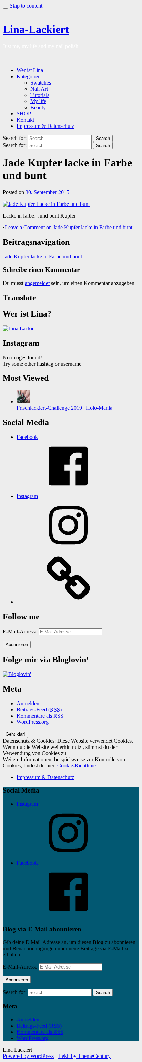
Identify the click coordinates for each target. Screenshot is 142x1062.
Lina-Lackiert (36, 29)
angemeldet (37, 283)
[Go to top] (5, 8)
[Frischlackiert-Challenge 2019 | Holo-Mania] (23, 402)
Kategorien (29, 76)
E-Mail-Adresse (21, 631)
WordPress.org (33, 722)
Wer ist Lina (30, 70)
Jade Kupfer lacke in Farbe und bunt (42, 256)
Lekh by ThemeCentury (84, 1056)
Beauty (38, 107)
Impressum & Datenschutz (45, 126)
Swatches (40, 83)
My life (38, 101)
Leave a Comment (68, 227)
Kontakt (25, 120)
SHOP (24, 114)
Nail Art (39, 89)
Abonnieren (17, 644)
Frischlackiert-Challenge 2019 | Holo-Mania (64, 408)
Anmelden (28, 703)
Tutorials (39, 95)
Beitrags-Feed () (39, 709)
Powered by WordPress (28, 1056)
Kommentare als (40, 716)
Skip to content (26, 6)
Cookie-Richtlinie (76, 765)
